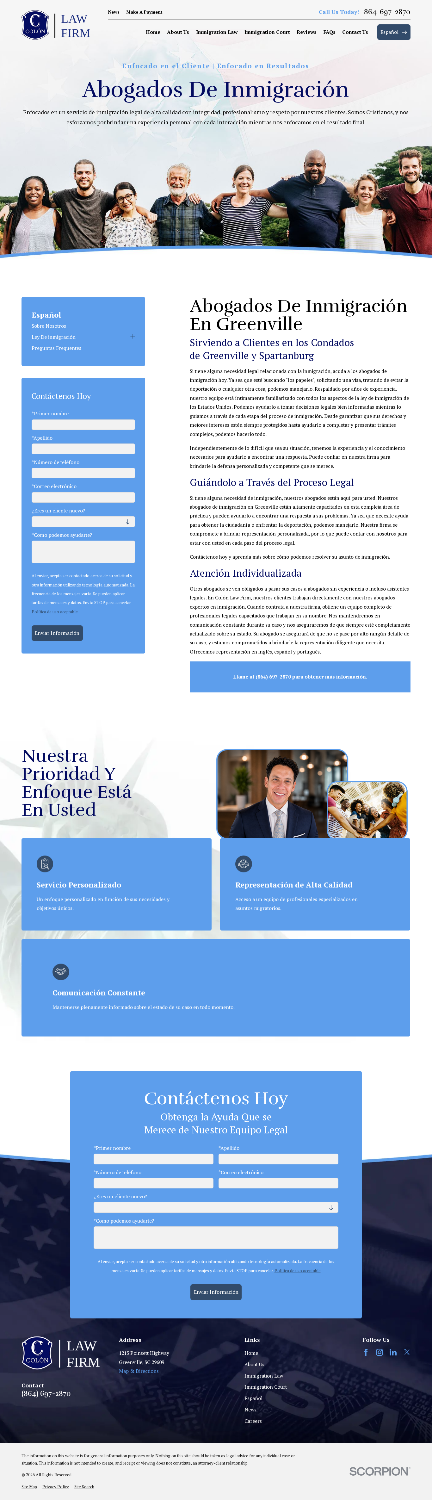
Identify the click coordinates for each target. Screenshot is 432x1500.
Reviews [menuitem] (307, 32)
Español (253, 1398)
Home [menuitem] (153, 32)
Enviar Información (57, 633)
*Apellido (42, 438)
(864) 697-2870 (46, 1393)
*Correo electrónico (54, 487)
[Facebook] (365, 1352)
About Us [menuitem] (178, 32)
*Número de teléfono (55, 463)
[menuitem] (83, 326)
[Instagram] (379, 1352)
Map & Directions (139, 1371)
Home (251, 1353)
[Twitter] (407, 1352)
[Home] (56, 25)
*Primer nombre (50, 414)
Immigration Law (263, 1376)
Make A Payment (144, 12)
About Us (254, 1364)
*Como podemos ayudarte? (62, 535)
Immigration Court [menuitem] (267, 32)
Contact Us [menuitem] (355, 32)
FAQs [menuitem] (330, 32)
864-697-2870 (387, 11)
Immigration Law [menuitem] (217, 32)
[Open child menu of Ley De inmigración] (132, 337)
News (114, 12)
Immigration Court (265, 1387)
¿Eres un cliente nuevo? (58, 511)
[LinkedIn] (393, 1352)
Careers (253, 1421)
